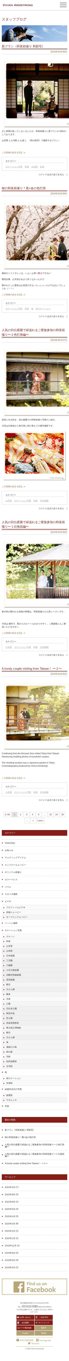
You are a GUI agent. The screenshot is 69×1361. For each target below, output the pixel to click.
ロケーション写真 (13, 167)
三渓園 (9, 960)
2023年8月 (10, 1194)
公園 (8, 1004)
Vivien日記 (10, 843)
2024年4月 (10, 1187)
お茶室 (8, 500)
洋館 (8, 1056)
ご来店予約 (43, 1317)
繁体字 (43, 1328)
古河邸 (9, 1066)
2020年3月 (10, 1224)
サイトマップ (43, 1322)
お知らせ (9, 850)
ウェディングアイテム (15, 857)
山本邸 (34, 167)
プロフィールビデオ (15, 907)
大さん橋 (10, 989)
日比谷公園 (11, 1008)
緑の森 (9, 1052)
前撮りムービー (13, 912)
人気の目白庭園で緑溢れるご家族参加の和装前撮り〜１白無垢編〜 (34, 1155)
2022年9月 (10, 1202)
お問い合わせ (25, 1317)
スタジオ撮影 (11, 894)
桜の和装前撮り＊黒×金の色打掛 (20, 1137)
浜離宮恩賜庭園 (13, 975)
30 (62, 814)
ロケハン (10, 936)
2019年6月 (10, 1253)
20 (56, 814)
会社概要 (25, 1322)
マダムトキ (11, 1100)
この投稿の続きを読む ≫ (14, 152)
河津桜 (9, 1083)
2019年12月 (10, 1245)
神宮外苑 (10, 1013)
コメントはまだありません (51, 174)
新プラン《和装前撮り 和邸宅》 (20, 1130)
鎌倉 (8, 994)
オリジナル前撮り (13, 872)
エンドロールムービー (15, 865)
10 (50, 814)
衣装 (42, 167)
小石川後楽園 (12, 970)
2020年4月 (10, 1216)
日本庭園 (44, 500)
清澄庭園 (10, 979)
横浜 (8, 984)
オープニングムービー (16, 917)
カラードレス (11, 879)
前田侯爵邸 (11, 1061)
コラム (8, 887)
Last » (41, 820)
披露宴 (9, 1095)
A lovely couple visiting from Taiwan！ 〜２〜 (26, 1163)
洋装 (8, 999)
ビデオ (8, 901)
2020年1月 (10, 1238)
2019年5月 (10, 1260)
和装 (27, 167)
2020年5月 (10, 1209)
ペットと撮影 (11, 923)
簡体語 (43, 1333)
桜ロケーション (43, 308)
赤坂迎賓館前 (12, 1023)
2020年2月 (10, 1231)
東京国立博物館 (13, 1028)
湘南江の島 (11, 1047)
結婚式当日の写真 (13, 1089)
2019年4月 (10, 1267)
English (25, 1333)
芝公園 (9, 1018)
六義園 (9, 965)
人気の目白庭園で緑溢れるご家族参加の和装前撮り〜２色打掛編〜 (34, 1145)
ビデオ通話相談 (25, 1328)
